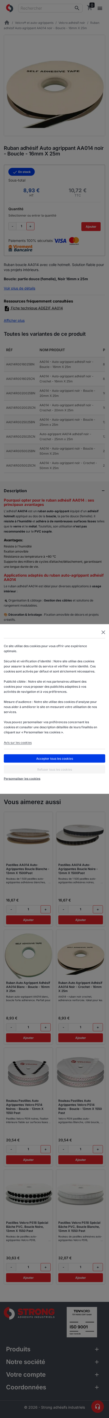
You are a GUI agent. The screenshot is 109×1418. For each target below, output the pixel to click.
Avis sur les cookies (18, 743)
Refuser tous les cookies (54, 769)
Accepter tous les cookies (54, 758)
